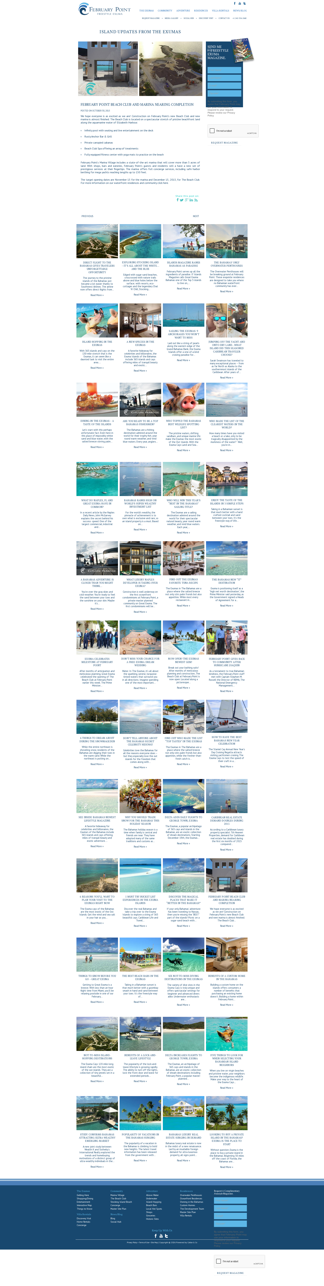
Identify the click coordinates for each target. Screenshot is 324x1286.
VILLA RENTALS (220, 10)
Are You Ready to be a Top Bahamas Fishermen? (140, 422)
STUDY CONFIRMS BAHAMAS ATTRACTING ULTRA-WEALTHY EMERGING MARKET (97, 1138)
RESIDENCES (201, 10)
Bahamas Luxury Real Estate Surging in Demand (183, 1136)
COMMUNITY (165, 10)
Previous (87, 216)
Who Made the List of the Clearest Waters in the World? (226, 424)
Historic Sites (152, 1218)
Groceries (150, 1215)
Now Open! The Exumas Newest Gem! (183, 660)
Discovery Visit (206, 18)
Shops (149, 1212)
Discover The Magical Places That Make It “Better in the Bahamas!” (183, 900)
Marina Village (117, 1195)
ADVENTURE (183, 10)
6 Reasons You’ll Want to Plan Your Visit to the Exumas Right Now (97, 900)
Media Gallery (171, 18)
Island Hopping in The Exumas (97, 343)
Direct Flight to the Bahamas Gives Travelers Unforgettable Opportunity (97, 267)
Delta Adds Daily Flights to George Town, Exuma (183, 819)
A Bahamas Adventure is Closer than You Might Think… (97, 583)
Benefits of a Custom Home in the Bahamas (227, 977)
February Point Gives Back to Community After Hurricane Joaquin (227, 662)
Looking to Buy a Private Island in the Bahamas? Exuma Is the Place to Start (227, 1139)
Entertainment (83, 1201)
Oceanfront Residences (191, 1198)
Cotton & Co (192, 1242)
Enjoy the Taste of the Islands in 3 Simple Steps (227, 502)
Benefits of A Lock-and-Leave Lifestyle (140, 1057)
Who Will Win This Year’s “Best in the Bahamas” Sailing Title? (183, 503)
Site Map (154, 1242)
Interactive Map (84, 1205)
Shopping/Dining (85, 1198)
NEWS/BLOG (240, 10)
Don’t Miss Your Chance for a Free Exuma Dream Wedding (140, 662)
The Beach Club (118, 1198)
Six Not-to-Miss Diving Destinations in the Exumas (184, 977)
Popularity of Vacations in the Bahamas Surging (140, 1136)
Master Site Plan (118, 1208)
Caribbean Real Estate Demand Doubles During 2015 (226, 821)
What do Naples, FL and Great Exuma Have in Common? (97, 503)
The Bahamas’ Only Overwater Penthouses (227, 264)
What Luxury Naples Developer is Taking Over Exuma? (140, 583)
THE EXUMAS (146, 10)
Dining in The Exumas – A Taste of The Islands (97, 422)
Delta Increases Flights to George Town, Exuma (183, 1057)
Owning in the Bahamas (191, 1201)
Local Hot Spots (154, 1208)
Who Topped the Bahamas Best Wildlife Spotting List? (183, 424)
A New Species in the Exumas (140, 343)
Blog (113, 1218)
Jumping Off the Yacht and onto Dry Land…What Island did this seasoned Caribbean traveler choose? (227, 348)
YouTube (161, 1236)
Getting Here (83, 1195)
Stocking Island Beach (121, 1201)
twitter (167, 1236)
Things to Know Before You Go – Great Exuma (97, 977)
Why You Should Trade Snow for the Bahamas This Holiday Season (140, 820)
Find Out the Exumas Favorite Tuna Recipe (183, 581)
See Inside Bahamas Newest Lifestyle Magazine (97, 819)
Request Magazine (151, 18)
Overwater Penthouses (191, 1195)
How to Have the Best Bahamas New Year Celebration (227, 740)
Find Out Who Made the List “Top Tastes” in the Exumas (183, 740)
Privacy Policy (132, 1242)
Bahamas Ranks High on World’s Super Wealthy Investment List (140, 503)
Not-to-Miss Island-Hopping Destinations (97, 1057)
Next (196, 216)
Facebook (157, 1236)
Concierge (81, 1225)
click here (163, 183)
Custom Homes (187, 1205)
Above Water (152, 1195)
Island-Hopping (153, 1201)
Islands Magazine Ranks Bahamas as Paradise (183, 264)
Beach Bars (151, 1205)
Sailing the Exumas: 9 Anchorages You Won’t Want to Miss (183, 334)
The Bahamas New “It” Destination (226, 581)
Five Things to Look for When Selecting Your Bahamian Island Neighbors (226, 1060)
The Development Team (192, 1208)
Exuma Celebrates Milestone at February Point (97, 662)
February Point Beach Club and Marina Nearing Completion (137, 104)
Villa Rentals (186, 1215)
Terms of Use (144, 1242)
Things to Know (84, 1208)
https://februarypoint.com (104, 8)
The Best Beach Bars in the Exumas (140, 977)
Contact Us (224, 18)
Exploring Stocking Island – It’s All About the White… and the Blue (140, 266)
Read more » (97, 295)
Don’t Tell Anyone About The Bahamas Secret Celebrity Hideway (140, 741)
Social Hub (189, 18)
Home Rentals (83, 1221)
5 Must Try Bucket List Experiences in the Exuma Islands (140, 900)
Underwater (151, 1198)
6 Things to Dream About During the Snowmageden (97, 739)
